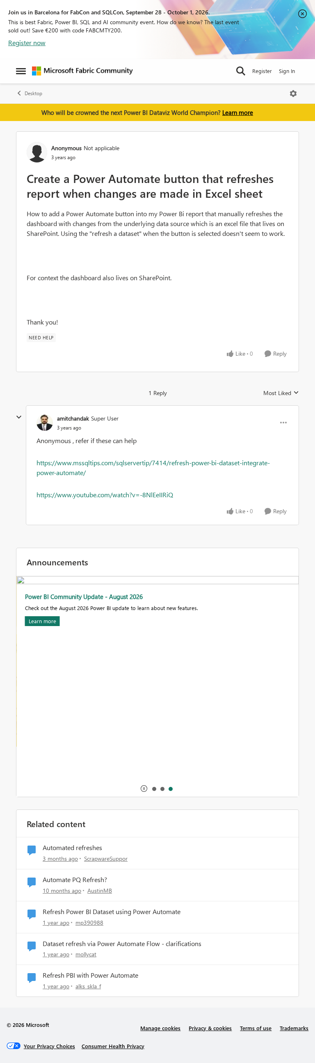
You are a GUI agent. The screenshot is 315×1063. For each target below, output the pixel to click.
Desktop (33, 93)
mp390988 (89, 922)
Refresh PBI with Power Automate (90, 975)
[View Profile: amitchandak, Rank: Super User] (45, 422)
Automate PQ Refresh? (75, 880)
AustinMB (99, 890)
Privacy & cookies (210, 1027)
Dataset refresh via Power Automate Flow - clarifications (122, 944)
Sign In (287, 70)
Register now (27, 42)
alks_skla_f (88, 986)
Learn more (237, 112)
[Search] (241, 71)
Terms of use (256, 1027)
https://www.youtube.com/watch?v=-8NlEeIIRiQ (105, 494)
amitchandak (73, 418)
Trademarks (294, 1027)
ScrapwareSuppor (106, 858)
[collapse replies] (19, 417)
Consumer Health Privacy (113, 1045)
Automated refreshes (72, 848)
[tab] (154, 788)
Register (262, 70)
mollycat (85, 954)
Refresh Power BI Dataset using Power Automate (111, 912)
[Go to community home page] (82, 70)
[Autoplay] (144, 788)
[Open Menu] (293, 93)
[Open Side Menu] (21, 71)
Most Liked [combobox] (281, 393)
